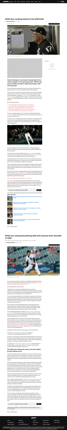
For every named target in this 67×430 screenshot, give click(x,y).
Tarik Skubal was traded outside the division (32, 379)
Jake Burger (17, 172)
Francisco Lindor (30, 153)
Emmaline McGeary (11, 242)
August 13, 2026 (27, 334)
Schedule (23, 1)
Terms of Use (45, 422)
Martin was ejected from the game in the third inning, (18, 324)
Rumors (18, 1)
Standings (28, 1)
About (8, 420)
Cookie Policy (57, 422)
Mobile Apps (56, 420)
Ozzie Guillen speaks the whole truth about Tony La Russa (21, 110)
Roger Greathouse (11, 21)
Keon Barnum (10, 96)
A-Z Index (35, 424)
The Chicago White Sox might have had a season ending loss (21, 104)
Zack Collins (25, 172)
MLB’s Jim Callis (37, 154)
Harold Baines (10, 114)
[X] (60, 1)
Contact (34, 420)
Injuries (36, 1)
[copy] (13, 24)
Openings (21, 420)
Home (8, 226)
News (15, 1)
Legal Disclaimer (10, 424)
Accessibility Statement (23, 424)
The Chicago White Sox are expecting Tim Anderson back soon (22, 106)
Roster (32, 1)
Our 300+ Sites (46, 420)
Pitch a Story (21, 422)
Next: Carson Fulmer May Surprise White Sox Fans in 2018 (19, 178)
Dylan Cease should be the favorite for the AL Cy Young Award (22, 109)
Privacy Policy (36, 422)
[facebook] (58, 1)
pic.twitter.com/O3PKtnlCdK (27, 332)
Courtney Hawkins (25, 95)
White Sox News (14, 226)
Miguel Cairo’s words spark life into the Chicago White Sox (21, 107)
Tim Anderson (10, 180)
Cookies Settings (46, 424)
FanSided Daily (10, 422)
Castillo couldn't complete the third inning (23, 343)
